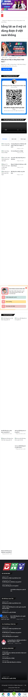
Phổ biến (4, 139)
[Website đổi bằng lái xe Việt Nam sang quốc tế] (7, 493)
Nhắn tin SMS (24, 696)
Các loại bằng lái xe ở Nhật (17, 151)
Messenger (19, 696)
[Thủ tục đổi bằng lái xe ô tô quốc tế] (21, 373)
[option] (14, 673)
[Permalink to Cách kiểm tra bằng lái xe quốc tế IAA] (5, 594)
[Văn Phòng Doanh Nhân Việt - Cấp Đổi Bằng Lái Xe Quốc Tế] (14, 5)
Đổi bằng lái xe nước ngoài (19, 690)
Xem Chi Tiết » (6, 69)
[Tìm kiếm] (26, 12)
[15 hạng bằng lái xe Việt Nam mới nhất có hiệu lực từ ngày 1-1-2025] (6, 146)
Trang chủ (4, 20)
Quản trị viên (4, 57)
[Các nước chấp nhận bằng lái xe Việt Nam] (6, 159)
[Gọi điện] (14, 693)
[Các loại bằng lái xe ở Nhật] (6, 153)
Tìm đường (3, 696)
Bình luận (23, 139)
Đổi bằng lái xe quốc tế (8, 690)
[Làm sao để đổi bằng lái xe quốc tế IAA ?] (21, 441)
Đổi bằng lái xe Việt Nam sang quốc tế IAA (13, 678)
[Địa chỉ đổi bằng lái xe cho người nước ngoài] (5, 618)
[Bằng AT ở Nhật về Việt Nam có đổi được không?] (6, 166)
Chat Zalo (8, 696)
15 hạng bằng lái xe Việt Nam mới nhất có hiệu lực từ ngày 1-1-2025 (18, 145)
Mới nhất (14, 139)
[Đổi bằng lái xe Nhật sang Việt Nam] (6, 226)
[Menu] (2, 12)
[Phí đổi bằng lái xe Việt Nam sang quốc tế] (7, 373)
